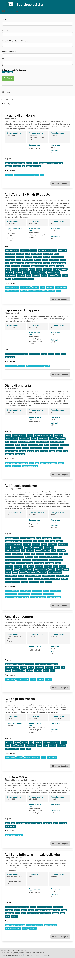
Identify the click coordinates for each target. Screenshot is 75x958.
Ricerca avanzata (8, 92)
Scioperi (8, 579)
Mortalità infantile (31, 745)
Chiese (56, 253)
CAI (42, 175)
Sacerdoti (43, 272)
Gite (36, 557)
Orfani (23, 670)
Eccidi (42, 287)
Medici (55, 566)
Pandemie (30, 670)
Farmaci (27, 553)
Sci (23, 166)
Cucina (34, 594)
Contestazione (37, 257)
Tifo (37, 451)
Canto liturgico (48, 253)
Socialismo (36, 275)
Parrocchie (60, 266)
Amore (35, 163)
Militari (7, 266)
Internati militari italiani (56, 441)
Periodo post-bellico (44, 913)
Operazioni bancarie (26, 569)
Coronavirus (45, 664)
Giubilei (21, 263)
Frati (7, 263)
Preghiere (22, 572)
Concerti (59, 541)
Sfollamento (50, 290)
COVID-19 (54, 664)
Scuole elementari (10, 275)
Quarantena (38, 670)
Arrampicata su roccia (21, 175)
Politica (39, 269)
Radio (60, 448)
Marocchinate (38, 925)
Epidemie (23, 667)
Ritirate (15, 451)
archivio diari (11, 11)
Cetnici (31, 463)
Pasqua (66, 569)
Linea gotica (55, 263)
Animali (38, 538)
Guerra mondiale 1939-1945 (33, 263)
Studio (45, 579)
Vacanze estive (10, 357)
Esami (53, 550)
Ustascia (58, 451)
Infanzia (51, 354)
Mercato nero (32, 445)
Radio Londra (16, 466)
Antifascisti (33, 250)
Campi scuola (21, 925)
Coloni (53, 541)
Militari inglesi (15, 266)
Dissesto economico (36, 547)
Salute (66, 575)
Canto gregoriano (36, 253)
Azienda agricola (25, 591)
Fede (33, 553)
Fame (7, 441)
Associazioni (43, 163)
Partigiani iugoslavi (36, 448)
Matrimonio (48, 566)
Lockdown (48, 679)
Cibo (37, 463)
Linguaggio (18, 566)
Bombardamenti (10, 253)
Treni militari (44, 451)
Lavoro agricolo (39, 563)
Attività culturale (24, 438)
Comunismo (20, 257)
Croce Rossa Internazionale (48, 463)
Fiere (61, 553)
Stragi (59, 275)
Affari (16, 538)
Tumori (46, 670)
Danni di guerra (10, 260)
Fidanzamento (39, 667)
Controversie (52, 544)
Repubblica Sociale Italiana (28, 290)
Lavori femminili (21, 563)
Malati (17, 445)
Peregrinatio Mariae (61, 287)
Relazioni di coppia (11, 575)
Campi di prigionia (22, 463)
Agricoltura (24, 538)
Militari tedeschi (36, 266)
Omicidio (52, 266)
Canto (27, 253)
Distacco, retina (49, 547)
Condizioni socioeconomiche (13, 544)
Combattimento (10, 257)
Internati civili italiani (42, 441)
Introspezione (9, 445)
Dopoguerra (30, 550)
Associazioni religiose (21, 354)
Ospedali (51, 569)
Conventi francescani (57, 257)
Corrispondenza (62, 544)
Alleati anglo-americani (12, 250)
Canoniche (35, 287)
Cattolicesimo (27, 541)
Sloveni (58, 290)
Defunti (18, 260)
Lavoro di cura (49, 563)
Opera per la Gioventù (50, 925)
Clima (47, 541)
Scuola (57, 272)
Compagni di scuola (11, 594)
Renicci (16, 290)
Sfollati (28, 275)
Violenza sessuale (18, 278)
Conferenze (27, 544)
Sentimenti (38, 579)
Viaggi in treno (9, 454)
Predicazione (47, 269)
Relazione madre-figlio (54, 572)
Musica (45, 266)
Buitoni (46, 591)
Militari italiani (25, 266)
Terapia (57, 579)
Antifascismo (24, 250)
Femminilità (40, 553)
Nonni (39, 745)
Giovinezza (59, 163)
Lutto (25, 566)
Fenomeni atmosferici (51, 553)
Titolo (4, 20)
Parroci (7, 269)
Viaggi (65, 451)
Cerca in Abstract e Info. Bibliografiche (17, 41)
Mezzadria (63, 566)
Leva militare (9, 566)
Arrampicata (9, 175)
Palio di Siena (21, 366)
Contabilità (36, 544)
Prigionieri (64, 269)
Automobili (57, 538)
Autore (5, 30)
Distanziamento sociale (12, 667)
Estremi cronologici (9, 51)
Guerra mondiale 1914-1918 (47, 557)
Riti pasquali (41, 597)
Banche (19, 541)
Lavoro (30, 563)
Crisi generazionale (24, 594)
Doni (23, 550)
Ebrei (24, 260)
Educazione (46, 550)
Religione (26, 272)
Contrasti (43, 544)
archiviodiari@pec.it (21, 954)
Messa (63, 263)
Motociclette (9, 569)
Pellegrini (31, 269)
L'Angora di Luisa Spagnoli (13, 597)
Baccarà (33, 438)
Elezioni (30, 260)
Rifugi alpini (17, 166)
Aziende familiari (10, 541)
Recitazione (42, 572)
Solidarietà (52, 275)
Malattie (23, 445)
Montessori (25, 597)
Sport (28, 166)
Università (24, 582)
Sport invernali (36, 166)
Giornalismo (13, 557)
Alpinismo (8, 163)
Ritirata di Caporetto (48, 575)
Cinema (41, 541)
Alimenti (8, 435)
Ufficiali (52, 451)
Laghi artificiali (37, 560)
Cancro (38, 664)
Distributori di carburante (12, 550)
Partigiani (14, 269)
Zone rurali (48, 582)
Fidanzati (40, 679)
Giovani (21, 557)
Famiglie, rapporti (17, 553)
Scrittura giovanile (44, 366)
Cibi (35, 541)
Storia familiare (52, 757)
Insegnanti (47, 263)
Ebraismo (38, 550)
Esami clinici (61, 550)
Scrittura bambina (32, 366)
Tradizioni (64, 579)
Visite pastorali (29, 278)
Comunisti (28, 257)
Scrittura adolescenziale (19, 579)
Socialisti (43, 275)
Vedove (52, 670)
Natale (18, 448)
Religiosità (29, 575)
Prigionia (46, 448)
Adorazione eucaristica (12, 287)
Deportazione (61, 438)
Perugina (33, 597)
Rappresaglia (18, 272)
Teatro (51, 579)
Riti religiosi (37, 575)
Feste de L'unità (54, 260)
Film (7, 557)
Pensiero (8, 572)
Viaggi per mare (20, 454)
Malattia (31, 566)
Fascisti (45, 260)
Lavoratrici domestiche (56, 560)
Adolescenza (9, 354)
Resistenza (35, 272)
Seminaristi (21, 275)
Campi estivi (20, 253)
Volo (42, 582)
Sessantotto (41, 290)
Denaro (27, 547)
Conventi (46, 257)
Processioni (9, 272)
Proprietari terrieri (32, 572)
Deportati (52, 438)
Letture (58, 563)
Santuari (50, 272)
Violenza (8, 278)
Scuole (23, 748)
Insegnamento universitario (13, 560)
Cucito (7, 547)
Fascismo (37, 260)
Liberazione (50, 287)
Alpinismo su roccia (18, 163)
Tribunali (16, 582)
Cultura (14, 547)
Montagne (8, 166)
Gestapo (8, 466)
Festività (63, 260)
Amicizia (28, 163)
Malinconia (39, 566)
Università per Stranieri (54, 597)
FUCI (39, 594)
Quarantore (9, 290)
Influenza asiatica (48, 594)
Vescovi (65, 275)
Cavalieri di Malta (55, 591)
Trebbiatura (9, 582)
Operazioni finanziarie (41, 569)
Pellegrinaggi (23, 269)
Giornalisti (30, 823)
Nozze (45, 745)
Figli (66, 553)
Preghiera (56, 269)
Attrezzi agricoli (47, 538)
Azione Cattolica (7, 72)
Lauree (45, 560)
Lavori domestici (10, 563)
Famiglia (51, 163)
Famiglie (30, 667)
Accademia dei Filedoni (12, 591)
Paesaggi (59, 569)
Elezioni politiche (34, 354)
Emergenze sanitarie (22, 679)
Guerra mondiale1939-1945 (51, 910)
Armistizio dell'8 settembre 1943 (47, 250)
